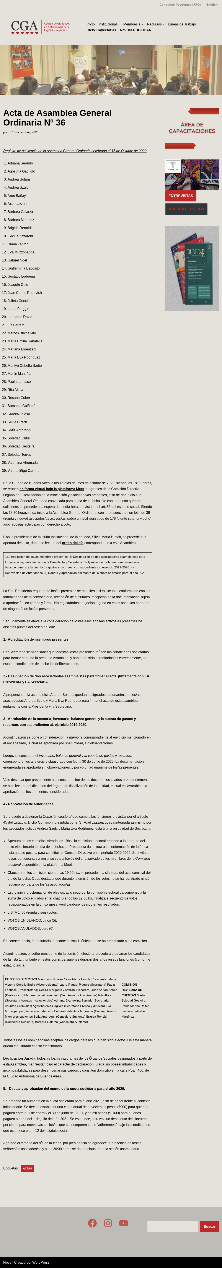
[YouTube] (123, 1223)
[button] (119, 24)
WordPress (40, 1262)
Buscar (209, 1226)
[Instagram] (108, 1223)
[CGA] (41, 27)
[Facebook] (92, 1223)
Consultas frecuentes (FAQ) (180, 4)
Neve (7, 1262)
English (212, 4)
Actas (27, 1168)
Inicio (91, 24)
